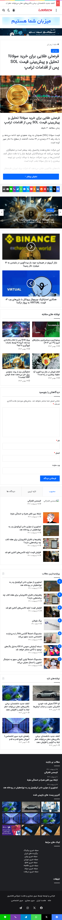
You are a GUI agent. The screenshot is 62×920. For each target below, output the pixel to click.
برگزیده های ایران (31, 853)
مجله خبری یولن (31, 856)
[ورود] (13, 11)
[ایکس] (54, 189)
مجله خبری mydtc (31, 865)
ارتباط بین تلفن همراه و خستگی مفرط (25, 513)
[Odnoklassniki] (34, 189)
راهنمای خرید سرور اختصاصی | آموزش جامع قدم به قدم (16, 738)
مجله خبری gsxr (31, 862)
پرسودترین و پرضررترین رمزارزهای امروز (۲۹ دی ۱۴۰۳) (46, 341)
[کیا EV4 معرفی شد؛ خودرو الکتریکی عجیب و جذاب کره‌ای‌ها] (46, 693)
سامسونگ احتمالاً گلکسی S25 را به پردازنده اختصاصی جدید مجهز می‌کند (24, 635)
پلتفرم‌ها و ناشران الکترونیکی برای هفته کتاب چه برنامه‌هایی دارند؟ (23, 541)
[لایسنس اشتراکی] (51, 504)
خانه (55, 44)
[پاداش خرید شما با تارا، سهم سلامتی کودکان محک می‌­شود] (11, 830)
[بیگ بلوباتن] (52, 624)
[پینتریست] (45, 189)
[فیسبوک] (58, 189)
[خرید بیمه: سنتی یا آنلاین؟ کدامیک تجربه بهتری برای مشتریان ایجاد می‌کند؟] (50, 807)
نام (58, 440)
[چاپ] (4, 189)
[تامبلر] (48, 189)
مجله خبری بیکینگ (31, 850)
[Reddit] (41, 189)
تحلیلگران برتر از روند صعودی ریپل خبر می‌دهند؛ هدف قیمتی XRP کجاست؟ (17, 374)
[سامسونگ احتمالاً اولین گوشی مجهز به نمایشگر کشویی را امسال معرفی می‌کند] (52, 663)
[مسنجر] (24, 189)
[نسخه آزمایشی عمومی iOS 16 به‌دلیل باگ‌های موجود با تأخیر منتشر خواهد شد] (52, 650)
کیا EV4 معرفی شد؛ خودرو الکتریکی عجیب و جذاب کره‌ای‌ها (46, 705)
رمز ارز (49, 44)
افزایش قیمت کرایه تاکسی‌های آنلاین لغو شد (23, 552)
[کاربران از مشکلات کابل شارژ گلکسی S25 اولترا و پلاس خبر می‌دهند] (50, 830)
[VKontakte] (38, 189)
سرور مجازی (32, 895)
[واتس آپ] (21, 189)
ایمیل (57, 452)
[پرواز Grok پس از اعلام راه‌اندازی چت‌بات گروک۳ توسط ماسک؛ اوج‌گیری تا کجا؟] (16, 329)
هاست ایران (41, 900)
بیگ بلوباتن (37, 620)
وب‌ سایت (56, 465)
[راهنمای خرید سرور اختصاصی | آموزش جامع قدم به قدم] (15, 725)
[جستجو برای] (3, 11)
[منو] (56, 11)
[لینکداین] (51, 189)
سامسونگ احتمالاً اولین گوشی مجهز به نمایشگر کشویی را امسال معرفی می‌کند (22, 661)
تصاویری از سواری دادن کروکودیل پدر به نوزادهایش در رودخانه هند (25, 528)
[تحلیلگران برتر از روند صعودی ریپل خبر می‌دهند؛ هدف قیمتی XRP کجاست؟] (16, 361)
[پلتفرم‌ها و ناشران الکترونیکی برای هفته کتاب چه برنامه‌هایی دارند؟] (51, 543)
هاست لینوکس (20, 895)
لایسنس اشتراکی (34, 500)
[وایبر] (14, 189)
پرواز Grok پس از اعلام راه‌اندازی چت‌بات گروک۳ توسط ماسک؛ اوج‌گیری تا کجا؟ (17, 342)
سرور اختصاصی (17, 900)
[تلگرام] (17, 189)
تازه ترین (32, 491)
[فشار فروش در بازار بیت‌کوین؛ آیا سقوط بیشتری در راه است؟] (46, 361)
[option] (31, 212)
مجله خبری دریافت (31, 871)
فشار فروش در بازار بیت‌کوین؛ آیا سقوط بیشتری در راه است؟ (46, 373)
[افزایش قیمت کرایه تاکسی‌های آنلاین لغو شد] (51, 556)
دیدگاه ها (11, 491)
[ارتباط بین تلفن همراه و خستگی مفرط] (51, 517)
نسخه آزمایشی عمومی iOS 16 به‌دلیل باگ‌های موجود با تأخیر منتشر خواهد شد (23, 648)
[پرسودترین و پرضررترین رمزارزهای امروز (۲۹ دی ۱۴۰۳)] (46, 329)
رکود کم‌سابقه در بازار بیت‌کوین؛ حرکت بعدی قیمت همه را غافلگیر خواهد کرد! (33, 220)
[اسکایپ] (28, 189)
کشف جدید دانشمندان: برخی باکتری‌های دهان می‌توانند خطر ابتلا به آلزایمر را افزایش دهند (16, 706)
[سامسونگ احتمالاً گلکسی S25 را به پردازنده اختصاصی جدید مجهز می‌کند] (52, 637)
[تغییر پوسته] (8, 11)
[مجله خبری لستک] (45, 10)
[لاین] (11, 189)
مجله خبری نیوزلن (31, 859)
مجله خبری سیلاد (31, 868)
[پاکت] (31, 189)
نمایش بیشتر (31, 176)
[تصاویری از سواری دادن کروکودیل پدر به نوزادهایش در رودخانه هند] (51, 530)
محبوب (52, 491)
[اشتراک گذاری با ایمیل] (7, 189)
